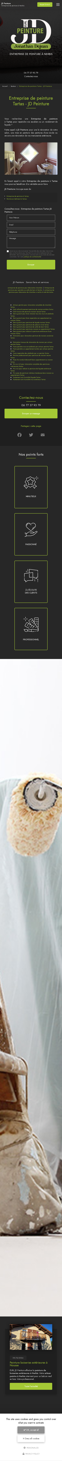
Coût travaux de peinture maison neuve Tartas (29, 311)
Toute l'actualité (31, 1386)
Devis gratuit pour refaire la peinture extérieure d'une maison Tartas (31, 332)
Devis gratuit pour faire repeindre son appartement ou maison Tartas (31, 319)
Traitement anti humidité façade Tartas (26, 377)
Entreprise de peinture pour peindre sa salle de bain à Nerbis (31, 288)
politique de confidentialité (32, 257)
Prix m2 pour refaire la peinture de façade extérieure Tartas (31, 369)
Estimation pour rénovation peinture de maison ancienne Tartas (32, 336)
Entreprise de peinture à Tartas (18, 196)
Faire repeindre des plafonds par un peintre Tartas (31, 353)
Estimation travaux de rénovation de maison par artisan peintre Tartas (31, 343)
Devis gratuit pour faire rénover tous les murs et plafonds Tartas (32, 314)
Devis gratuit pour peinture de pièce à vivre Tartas (31, 324)
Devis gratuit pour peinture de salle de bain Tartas (31, 327)
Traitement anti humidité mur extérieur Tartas (29, 379)
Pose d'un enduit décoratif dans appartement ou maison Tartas (32, 360)
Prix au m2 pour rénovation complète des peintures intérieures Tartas (30, 365)
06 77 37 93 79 (31, 72)
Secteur (13, 86)
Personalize (32, 1447)
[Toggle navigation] (58, 4)
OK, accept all (32, 1429)
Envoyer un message (31, 413)
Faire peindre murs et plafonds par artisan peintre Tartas (33, 346)
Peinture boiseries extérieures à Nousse (28, 1364)
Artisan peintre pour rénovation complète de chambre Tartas (31, 306)
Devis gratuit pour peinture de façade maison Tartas (31, 322)
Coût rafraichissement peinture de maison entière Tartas (33, 309)
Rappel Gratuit (45, 4)
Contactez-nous (31, 76)
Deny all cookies (31, 1438)
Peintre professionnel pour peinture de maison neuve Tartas (31, 356)
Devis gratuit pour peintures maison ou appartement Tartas (34, 329)
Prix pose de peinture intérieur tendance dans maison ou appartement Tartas (32, 374)
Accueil (5, 86)
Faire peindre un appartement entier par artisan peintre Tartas (32, 350)
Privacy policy (32, 1453)
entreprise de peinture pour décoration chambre (25, 287)
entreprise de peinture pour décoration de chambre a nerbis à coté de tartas (31, 291)
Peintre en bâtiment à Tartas (17, 199)
